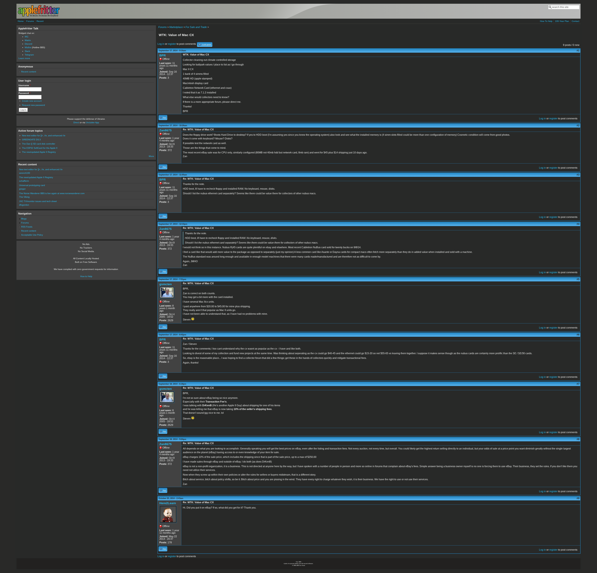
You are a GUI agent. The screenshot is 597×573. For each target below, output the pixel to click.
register (172, 44)
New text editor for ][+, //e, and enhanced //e (43, 135)
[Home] (39, 16)
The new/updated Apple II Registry (39, 152)
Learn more (24, 58)
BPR (162, 55)
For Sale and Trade (196, 27)
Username (24, 85)
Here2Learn (167, 503)
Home (21, 21)
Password (24, 93)
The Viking (24, 197)
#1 (578, 50)
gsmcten (165, 284)
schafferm (24, 181)
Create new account (32, 101)
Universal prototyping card (32, 185)
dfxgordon (24, 205)
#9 (578, 498)
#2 (578, 125)
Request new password (33, 105)
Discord (28, 44)
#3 (578, 174)
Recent (40, 21)
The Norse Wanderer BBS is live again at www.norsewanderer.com (52, 193)
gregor (22, 189)
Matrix (28, 40)
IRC (26, 36)
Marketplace (176, 27)
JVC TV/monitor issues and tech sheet (38, 201)
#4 (578, 224)
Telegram (29, 54)
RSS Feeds (26, 227)
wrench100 (24, 173)
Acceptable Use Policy (32, 235)
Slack (27, 51)
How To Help (546, 21)
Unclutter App (92, 122)
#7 (578, 384)
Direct (76, 122)
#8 (578, 439)
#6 (578, 334)
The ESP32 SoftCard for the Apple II (39, 148)
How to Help (86, 276)
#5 (578, 279)
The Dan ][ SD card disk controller (38, 144)
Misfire (28, 47)
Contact (575, 21)
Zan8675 (165, 130)
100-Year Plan (562, 21)
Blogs (24, 218)
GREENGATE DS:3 (31, 139)
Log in (160, 44)
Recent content (28, 71)
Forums (30, 21)
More (151, 156)
